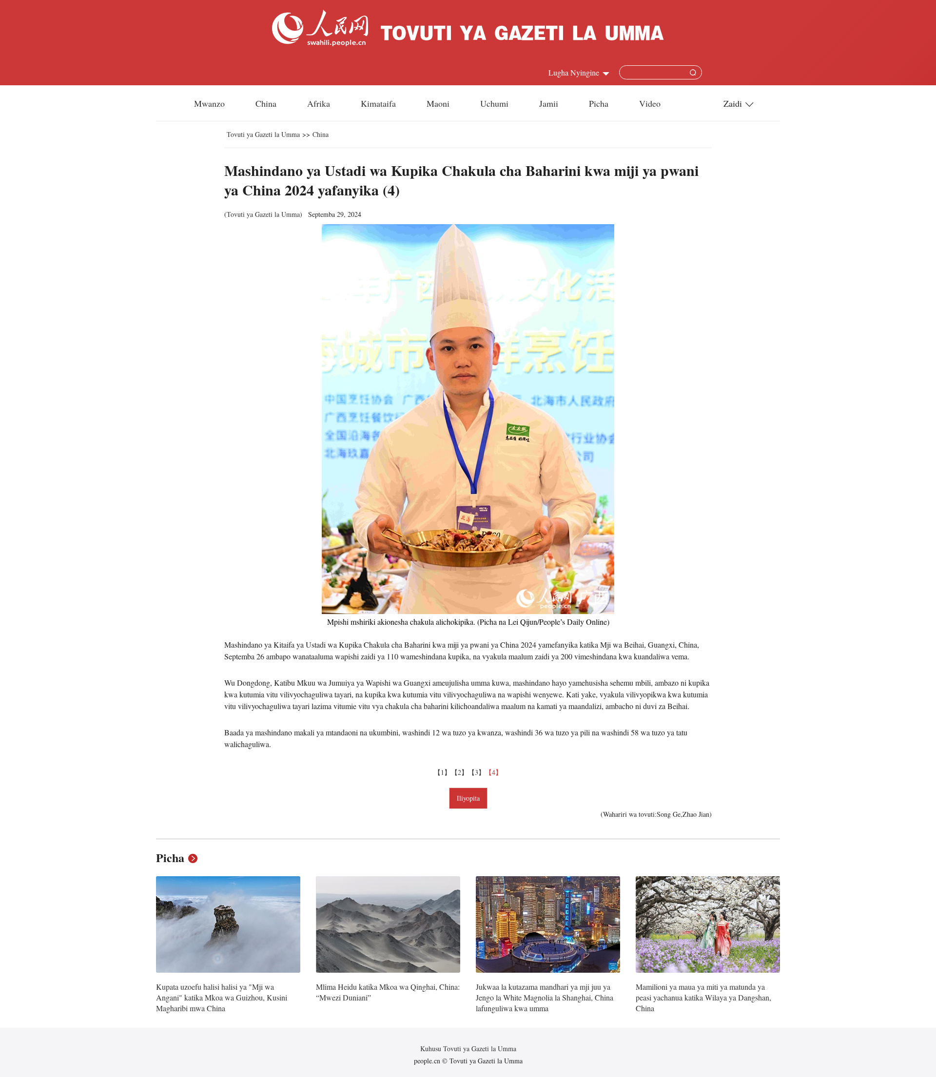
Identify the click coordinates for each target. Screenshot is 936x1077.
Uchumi (494, 103)
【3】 (476, 772)
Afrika (318, 103)
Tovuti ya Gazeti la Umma (263, 134)
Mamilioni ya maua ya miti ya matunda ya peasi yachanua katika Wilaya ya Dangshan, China (703, 997)
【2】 (459, 772)
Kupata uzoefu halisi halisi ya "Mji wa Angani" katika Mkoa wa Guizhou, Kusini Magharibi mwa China (221, 997)
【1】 (442, 772)
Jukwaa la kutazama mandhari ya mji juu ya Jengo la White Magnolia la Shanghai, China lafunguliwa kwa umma (544, 997)
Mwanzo (209, 103)
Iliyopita (468, 798)
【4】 (493, 772)
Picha (598, 103)
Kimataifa (378, 103)
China (265, 103)
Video (650, 103)
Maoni (438, 103)
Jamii (548, 103)
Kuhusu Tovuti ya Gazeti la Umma (468, 1048)
